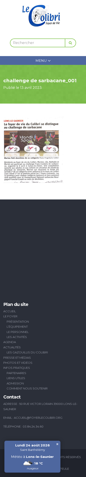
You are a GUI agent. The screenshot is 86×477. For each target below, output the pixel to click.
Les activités (17, 337)
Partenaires (16, 373)
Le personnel (18, 332)
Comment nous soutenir (27, 388)
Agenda (9, 342)
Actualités (12, 347)
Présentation (18, 321)
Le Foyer (10, 316)
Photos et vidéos (17, 362)
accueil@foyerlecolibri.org (38, 417)
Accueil (9, 311)
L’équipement (17, 326)
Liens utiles (16, 378)
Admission (15, 383)
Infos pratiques (16, 367)
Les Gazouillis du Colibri (27, 352)
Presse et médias (17, 357)
